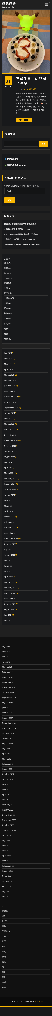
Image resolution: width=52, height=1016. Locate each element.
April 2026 (8, 369)
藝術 (6, 323)
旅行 (6, 313)
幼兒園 (29, 89)
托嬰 (6, 308)
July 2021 (8, 615)
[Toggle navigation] (46, 4)
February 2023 (10, 522)
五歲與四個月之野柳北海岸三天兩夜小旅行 (22, 244)
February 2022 (10, 587)
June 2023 (8, 500)
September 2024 (11, 451)
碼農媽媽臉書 (12, 159)
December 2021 (10, 598)
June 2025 (8, 418)
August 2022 (9, 555)
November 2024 (11, 440)
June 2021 (8, 620)
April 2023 (8, 511)
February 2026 (10, 380)
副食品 (7, 282)
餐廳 (6, 339)
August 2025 (9, 413)
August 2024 (9, 456)
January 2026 (9, 385)
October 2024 (10, 446)
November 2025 (11, 396)
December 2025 (10, 391)
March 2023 (9, 516)
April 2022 (8, 576)
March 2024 (9, 473)
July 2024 (8, 462)
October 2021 (10, 604)
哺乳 (6, 288)
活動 (6, 318)
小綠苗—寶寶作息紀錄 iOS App (17, 229)
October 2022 (10, 544)
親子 (35, 89)
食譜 (6, 333)
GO (43, 144)
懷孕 (6, 273)
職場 (6, 263)
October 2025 (10, 402)
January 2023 (9, 527)
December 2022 (10, 533)
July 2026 (8, 353)
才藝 (6, 303)
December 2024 (10, 434)
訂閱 (9, 200)
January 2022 (9, 593)
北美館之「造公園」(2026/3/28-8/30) (19, 239)
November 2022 (11, 538)
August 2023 (9, 495)
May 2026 (8, 364)
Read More (24, 120)
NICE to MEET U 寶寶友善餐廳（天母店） (21, 234)
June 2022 (8, 565)
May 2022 (8, 571)
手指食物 (8, 298)
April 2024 (8, 467)
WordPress (39, 1001)
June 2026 (8, 358)
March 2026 (9, 375)
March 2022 (9, 582)
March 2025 (9, 424)
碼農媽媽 (9, 3)
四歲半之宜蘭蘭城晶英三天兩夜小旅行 (20, 224)
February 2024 (10, 478)
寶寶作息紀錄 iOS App (16, 165)
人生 (6, 258)
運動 (6, 268)
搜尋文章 (10, 134)
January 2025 (9, 429)
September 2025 (11, 407)
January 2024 (9, 484)
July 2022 (8, 560)
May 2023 (8, 506)
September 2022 (11, 549)
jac (19, 89)
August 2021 (9, 609)
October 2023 (10, 489)
